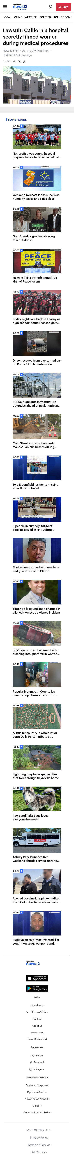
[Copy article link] (24, 61)
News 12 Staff (10, 51)
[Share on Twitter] (19, 61)
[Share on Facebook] (14, 61)
